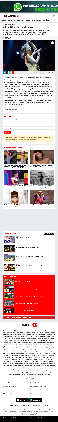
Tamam (52, 420)
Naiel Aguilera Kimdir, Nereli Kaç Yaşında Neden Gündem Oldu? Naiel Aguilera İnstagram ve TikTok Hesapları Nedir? (15, 166)
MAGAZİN (12, 24)
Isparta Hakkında (19, 20)
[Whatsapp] (36, 378)
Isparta (3, 20)
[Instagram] (30, 378)
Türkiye (9, 20)
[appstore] (22, 400)
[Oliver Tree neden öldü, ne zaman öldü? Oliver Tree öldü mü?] (42, 196)
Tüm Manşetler (35, 390)
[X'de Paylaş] (7, 72)
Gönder (7, 132)
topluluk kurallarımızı (18, 137)
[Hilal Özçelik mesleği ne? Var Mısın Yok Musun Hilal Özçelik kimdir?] (16, 177)
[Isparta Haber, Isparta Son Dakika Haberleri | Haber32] (11, 16)
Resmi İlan (46, 20)
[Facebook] (22, 378)
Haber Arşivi (35, 393)
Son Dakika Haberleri (9, 393)
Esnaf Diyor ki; (36, 20)
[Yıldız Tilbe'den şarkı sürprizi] (29, 55)
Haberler (5, 24)
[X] (25, 378)
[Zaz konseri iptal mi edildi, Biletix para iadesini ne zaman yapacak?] (16, 196)
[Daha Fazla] (13, 72)
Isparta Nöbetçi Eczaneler (11, 382)
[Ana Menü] (54, 16)
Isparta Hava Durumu (37, 382)
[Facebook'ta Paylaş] (4, 72)
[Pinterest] (27, 378)
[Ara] (51, 16)
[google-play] (36, 400)
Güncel (28, 20)
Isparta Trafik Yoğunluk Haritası (39, 386)
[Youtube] (33, 378)
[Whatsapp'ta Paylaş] (10, 72)
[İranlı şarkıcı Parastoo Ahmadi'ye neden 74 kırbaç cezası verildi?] (42, 157)
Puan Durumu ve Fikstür (10, 390)
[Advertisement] (29, 219)
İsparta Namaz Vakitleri (10, 386)
